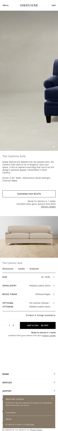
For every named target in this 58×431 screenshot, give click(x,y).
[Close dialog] (52, 398)
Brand (5, 374)
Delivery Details (48, 206)
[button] (5, 5)
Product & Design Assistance (41, 315)
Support (7, 391)
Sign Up (8, 419)
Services (7, 382)
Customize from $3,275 (29, 193)
